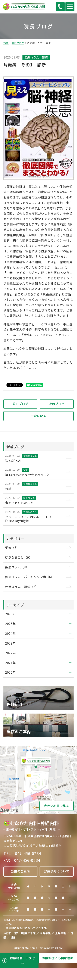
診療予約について (56, 871)
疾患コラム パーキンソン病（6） (29, 577)
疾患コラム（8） (17, 567)
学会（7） (12, 547)
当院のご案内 (20, 871)
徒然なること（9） (18, 557)
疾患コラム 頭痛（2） (21, 587)
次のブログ (57, 404)
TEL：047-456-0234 (22, 853)
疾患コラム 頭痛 (36, 57)
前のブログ (20, 404)
